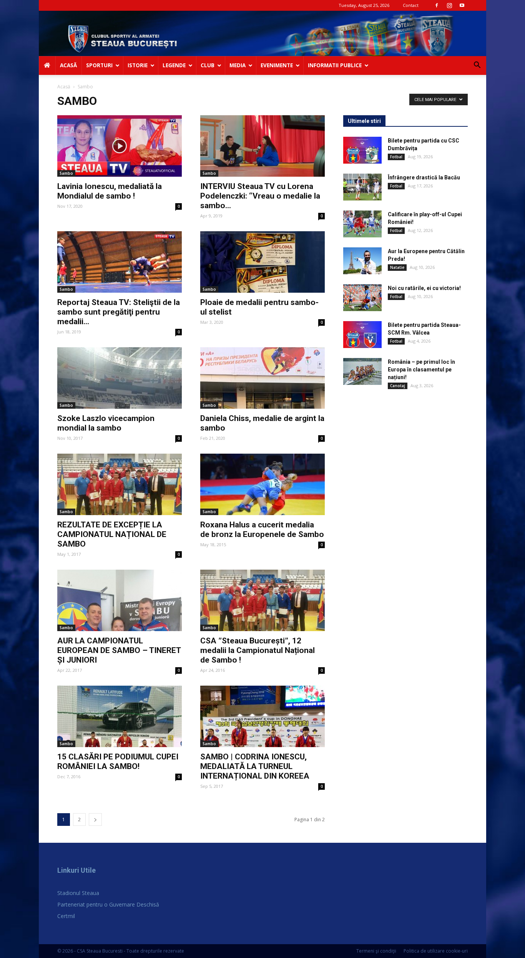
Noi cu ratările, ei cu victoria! (424, 288)
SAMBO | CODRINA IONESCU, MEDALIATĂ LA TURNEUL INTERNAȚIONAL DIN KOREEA (254, 766)
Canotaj (397, 385)
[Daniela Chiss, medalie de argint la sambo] (262, 378)
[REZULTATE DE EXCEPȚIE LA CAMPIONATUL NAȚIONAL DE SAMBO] (119, 484)
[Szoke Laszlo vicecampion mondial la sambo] (119, 378)
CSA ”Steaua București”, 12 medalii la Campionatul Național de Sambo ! (257, 650)
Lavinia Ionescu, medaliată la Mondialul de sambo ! (109, 191)
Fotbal (396, 156)
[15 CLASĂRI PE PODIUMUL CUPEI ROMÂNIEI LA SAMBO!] (119, 716)
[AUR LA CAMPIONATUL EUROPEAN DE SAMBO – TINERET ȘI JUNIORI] (119, 600)
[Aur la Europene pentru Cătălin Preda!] (362, 260)
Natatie (397, 267)
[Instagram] (449, 5)
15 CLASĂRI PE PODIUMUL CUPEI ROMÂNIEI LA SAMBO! (117, 761)
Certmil (66, 916)
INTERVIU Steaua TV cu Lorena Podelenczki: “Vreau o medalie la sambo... (260, 196)
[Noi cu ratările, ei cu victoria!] (362, 297)
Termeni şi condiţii (376, 951)
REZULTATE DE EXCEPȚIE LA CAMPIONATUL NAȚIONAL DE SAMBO (111, 534)
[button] (477, 66)
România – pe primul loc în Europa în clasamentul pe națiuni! (421, 369)
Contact (411, 5)
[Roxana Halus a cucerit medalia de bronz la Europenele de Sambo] (262, 484)
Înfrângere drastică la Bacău (424, 177)
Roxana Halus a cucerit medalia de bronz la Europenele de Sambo (262, 529)
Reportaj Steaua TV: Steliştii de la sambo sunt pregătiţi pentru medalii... (118, 312)
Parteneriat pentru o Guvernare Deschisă (108, 904)
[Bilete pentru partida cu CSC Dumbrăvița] (362, 150)
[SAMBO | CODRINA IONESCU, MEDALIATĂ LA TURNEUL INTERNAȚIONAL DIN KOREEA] (262, 716)
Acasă (63, 86)
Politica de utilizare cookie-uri (436, 951)
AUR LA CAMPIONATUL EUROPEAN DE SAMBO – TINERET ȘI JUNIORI (119, 650)
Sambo (66, 173)
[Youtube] (462, 5)
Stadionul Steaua (78, 893)
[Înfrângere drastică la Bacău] (362, 187)
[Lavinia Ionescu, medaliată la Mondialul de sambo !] (119, 146)
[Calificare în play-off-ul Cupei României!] (362, 223)
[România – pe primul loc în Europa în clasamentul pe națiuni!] (362, 371)
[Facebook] (436, 5)
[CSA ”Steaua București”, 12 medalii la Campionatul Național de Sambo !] (262, 600)
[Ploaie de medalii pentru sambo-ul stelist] (262, 262)
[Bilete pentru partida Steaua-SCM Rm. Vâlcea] (362, 334)
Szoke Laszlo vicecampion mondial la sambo (106, 423)
